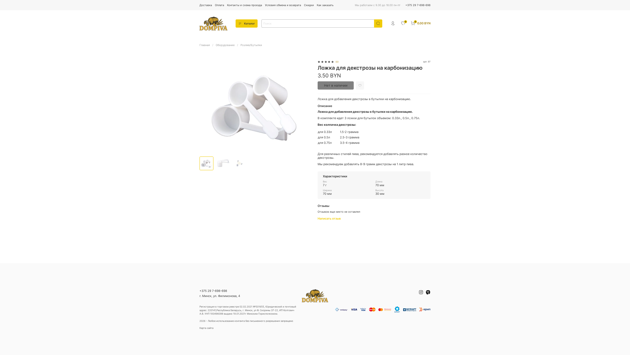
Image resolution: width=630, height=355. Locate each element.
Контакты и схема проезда (244, 5)
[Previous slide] (205, 107)
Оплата (219, 5)
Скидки (309, 5)
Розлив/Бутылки (251, 45)
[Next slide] (307, 107)
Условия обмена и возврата (283, 5)
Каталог (249, 23)
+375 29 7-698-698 (417, 5)
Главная (205, 45)
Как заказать (325, 5)
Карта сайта (206, 328)
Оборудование (225, 45)
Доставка (206, 5)
